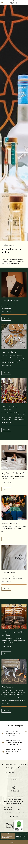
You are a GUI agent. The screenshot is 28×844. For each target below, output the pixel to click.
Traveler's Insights (14, 725)
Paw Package (7, 687)
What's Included (6, 311)
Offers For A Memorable (11, 249)
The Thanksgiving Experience (9, 408)
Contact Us (8, 810)
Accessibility (20, 812)
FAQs (19, 810)
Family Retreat (8, 572)
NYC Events (8, 807)
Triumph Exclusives (10, 300)
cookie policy (9, 836)
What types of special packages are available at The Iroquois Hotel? (14, 742)
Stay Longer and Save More (14, 473)
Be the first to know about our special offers (14, 766)
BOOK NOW (14, 842)
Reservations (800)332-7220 (15, 803)
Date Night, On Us (9, 523)
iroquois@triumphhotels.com (14, 801)
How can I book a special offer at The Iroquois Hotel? (14, 751)
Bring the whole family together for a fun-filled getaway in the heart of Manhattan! (12, 577)
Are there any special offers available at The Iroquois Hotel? (13, 733)
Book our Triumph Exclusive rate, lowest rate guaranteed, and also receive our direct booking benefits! (13, 306)
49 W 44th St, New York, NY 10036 (14, 797)
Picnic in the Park (9, 352)
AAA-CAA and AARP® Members (12, 633)
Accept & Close (5, 837)
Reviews (20, 807)
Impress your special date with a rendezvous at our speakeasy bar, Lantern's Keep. (13, 527)
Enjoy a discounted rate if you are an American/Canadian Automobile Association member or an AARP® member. (13, 640)
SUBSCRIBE (16, 780)
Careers (8, 812)
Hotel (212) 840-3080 (15, 799)
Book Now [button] (7, 319)
